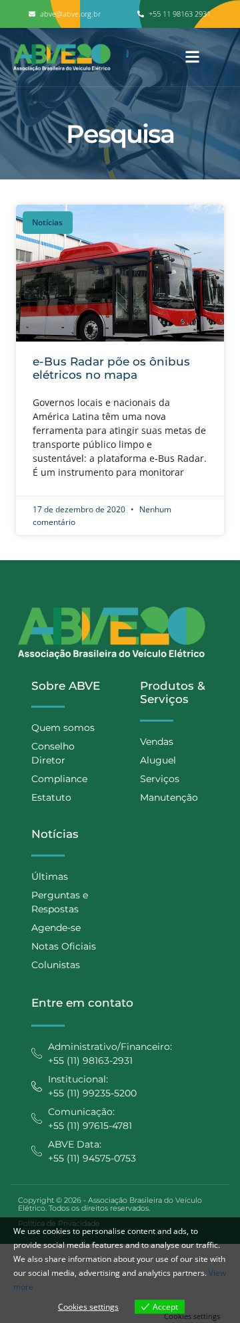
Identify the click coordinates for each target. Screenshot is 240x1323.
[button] (192, 57)
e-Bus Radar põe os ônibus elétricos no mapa (111, 368)
